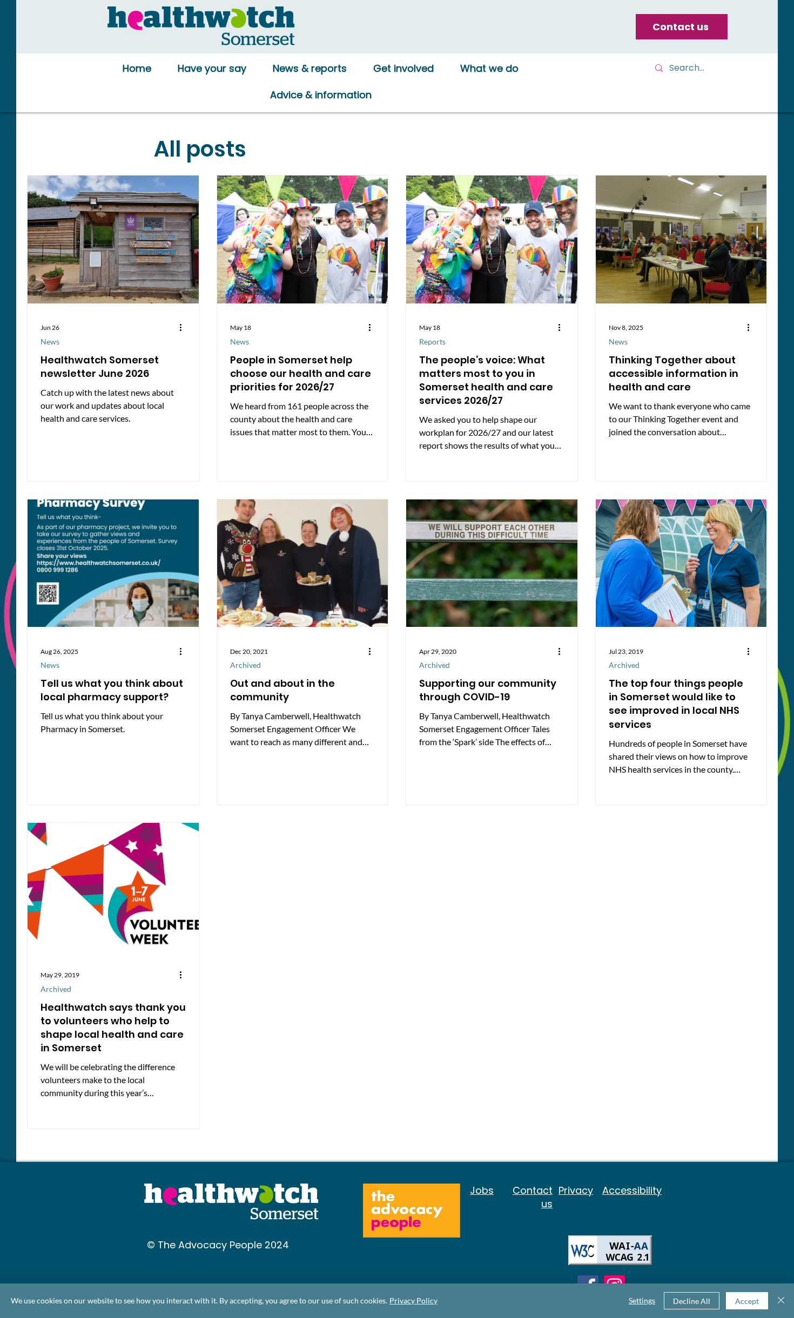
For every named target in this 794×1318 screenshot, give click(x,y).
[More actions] (184, 327)
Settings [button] (642, 1300)
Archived (245, 665)
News (50, 341)
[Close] (781, 1300)
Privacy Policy (413, 1300)
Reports (432, 341)
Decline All (691, 1301)
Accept (747, 1301)
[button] (211, 69)
